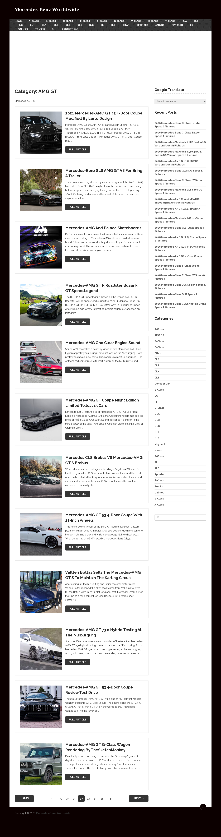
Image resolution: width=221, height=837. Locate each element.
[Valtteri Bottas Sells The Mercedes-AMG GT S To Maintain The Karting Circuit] (41, 592)
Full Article (77, 149)
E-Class (85, 21)
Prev (25, 798)
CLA (184, 21)
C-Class (68, 21)
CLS (20, 25)
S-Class (102, 21)
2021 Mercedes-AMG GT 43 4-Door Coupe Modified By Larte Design (103, 116)
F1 (53, 29)
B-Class (51, 21)
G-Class (119, 21)
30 (67, 798)
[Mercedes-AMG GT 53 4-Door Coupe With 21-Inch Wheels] (41, 534)
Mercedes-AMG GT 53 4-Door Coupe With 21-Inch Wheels (103, 517)
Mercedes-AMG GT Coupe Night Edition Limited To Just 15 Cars (102, 403)
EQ (191, 25)
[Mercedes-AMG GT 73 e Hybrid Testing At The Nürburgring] (41, 649)
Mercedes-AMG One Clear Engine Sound (102, 342)
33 (88, 798)
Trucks (40, 29)
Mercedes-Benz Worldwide (47, 9)
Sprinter (142, 25)
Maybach (177, 25)
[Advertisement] (110, 57)
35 (102, 798)
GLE (79, 25)
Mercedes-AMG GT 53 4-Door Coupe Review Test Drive (99, 690)
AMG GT (160, 25)
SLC (113, 25)
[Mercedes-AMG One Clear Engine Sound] (41, 362)
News (18, 21)
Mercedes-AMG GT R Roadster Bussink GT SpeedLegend (101, 288)
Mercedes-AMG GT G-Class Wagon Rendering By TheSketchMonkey (97, 747)
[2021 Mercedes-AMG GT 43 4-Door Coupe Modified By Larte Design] (41, 133)
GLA (44, 25)
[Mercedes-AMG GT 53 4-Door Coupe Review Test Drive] (41, 707)
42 (111, 798)
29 (60, 798)
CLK (32, 25)
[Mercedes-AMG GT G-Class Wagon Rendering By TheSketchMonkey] (41, 764)
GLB (56, 25)
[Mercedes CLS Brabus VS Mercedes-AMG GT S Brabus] (41, 477)
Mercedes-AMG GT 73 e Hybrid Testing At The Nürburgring (103, 632)
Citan (125, 25)
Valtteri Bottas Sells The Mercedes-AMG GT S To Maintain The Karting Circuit (103, 575)
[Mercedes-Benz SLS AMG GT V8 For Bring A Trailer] (41, 190)
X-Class (153, 21)
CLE (196, 21)
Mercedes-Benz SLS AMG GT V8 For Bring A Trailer (103, 173)
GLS (91, 25)
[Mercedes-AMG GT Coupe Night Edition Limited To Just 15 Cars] (41, 420)
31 (74, 798)
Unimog (23, 29)
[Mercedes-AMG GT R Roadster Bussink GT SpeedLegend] (41, 305)
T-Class (170, 21)
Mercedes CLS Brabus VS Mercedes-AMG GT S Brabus (104, 460)
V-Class (136, 21)
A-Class (34, 21)
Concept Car (70, 29)
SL (102, 25)
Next (137, 798)
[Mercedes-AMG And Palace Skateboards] (41, 247)
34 (95, 798)
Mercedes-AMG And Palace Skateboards (103, 228)
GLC (67, 25)
